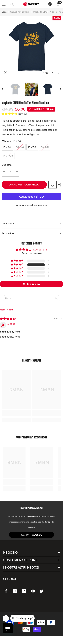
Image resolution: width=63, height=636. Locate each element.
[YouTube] (33, 591)
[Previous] (52, 73)
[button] (10, 114)
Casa (4, 12)
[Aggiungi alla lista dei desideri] (52, 185)
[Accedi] (50, 4)
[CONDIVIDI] (59, 185)
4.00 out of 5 (40, 249)
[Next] (58, 73)
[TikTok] (24, 591)
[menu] (3, 4)
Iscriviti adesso (31, 535)
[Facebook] (6, 591)
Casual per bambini (19, 12)
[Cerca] (12, 4)
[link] (16, 413)
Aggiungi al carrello (24, 184)
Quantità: (7, 165)
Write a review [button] (31, 284)
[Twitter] (41, 591)
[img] (8, 319)
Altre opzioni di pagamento (31, 205)
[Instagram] (15, 591)
